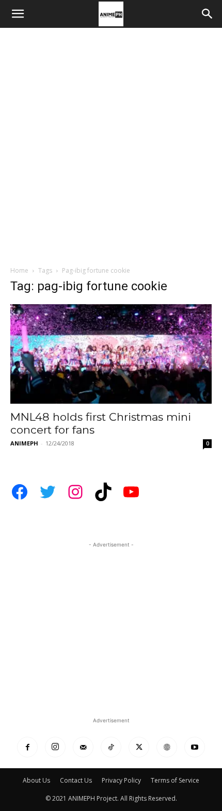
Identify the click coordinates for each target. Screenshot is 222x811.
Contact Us (76, 780)
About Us (36, 780)
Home (19, 270)
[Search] (207, 14)
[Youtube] (194, 747)
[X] (139, 747)
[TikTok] (111, 747)
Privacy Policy (121, 780)
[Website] (166, 747)
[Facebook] (27, 747)
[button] (17, 14)
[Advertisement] (111, 144)
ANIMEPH (24, 443)
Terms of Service (175, 780)
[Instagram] (55, 747)
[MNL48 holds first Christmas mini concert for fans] (111, 354)
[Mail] (83, 747)
